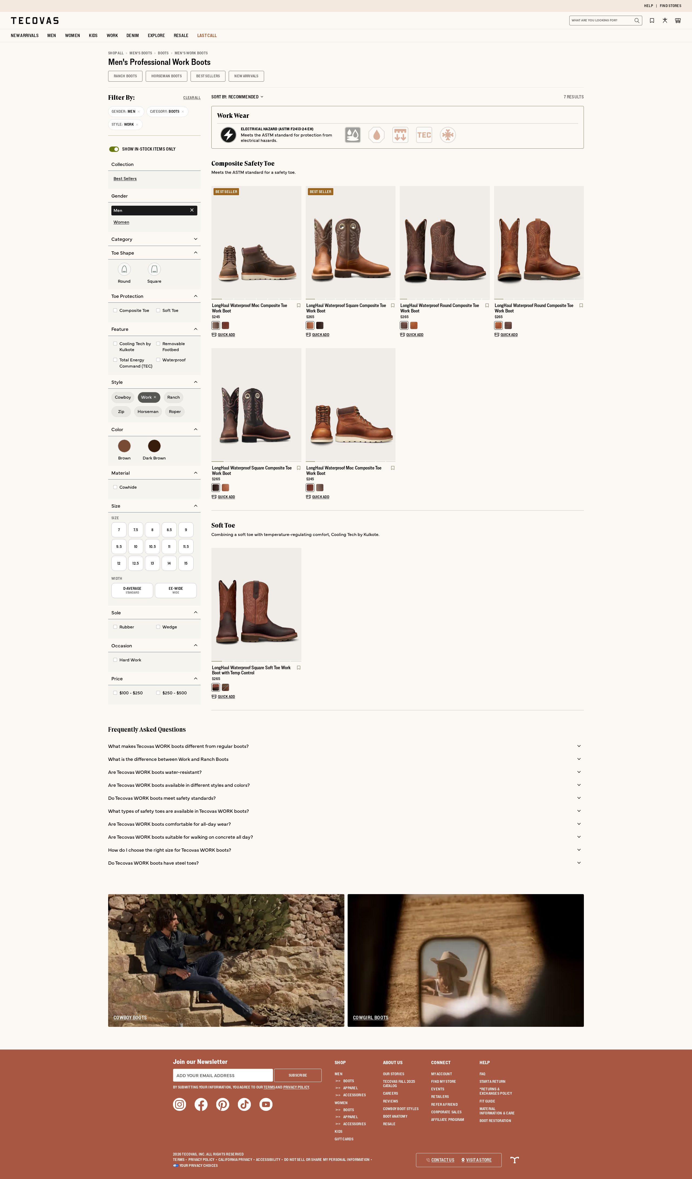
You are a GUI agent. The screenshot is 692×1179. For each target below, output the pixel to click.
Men (338, 1074)
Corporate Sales (446, 1112)
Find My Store (443, 1081)
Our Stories (393, 1074)
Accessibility (269, 1159)
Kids (338, 1131)
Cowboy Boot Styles (401, 1109)
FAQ (482, 1074)
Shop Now (379, 6)
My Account (441, 1074)
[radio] (154, 178)
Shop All (116, 53)
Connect (441, 1062)
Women (341, 1103)
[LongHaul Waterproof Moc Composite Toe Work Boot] (256, 242)
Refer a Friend (444, 1104)
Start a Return (493, 1081)
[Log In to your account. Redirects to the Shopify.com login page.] (664, 20)
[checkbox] (142, 149)
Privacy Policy (202, 1159)
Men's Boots (140, 53)
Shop (340, 1062)
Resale (389, 1124)
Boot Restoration (495, 1120)
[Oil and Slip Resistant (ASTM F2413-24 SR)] (353, 135)
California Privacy (236, 1159)
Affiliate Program (447, 1119)
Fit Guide (487, 1101)
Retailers (440, 1096)
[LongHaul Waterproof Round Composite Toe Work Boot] (445, 242)
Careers (390, 1093)
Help (485, 1062)
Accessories (354, 1095)
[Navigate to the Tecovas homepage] (34, 20)
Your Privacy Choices (198, 1165)
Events (437, 1089)
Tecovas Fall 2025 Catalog (399, 1083)
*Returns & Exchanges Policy (496, 1091)
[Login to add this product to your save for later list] (298, 308)
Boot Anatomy (395, 1116)
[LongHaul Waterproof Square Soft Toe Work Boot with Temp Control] (256, 604)
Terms (180, 1159)
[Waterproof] (376, 135)
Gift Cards (344, 1139)
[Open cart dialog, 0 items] (677, 20)
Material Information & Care (497, 1111)
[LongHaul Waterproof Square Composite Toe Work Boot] (351, 242)
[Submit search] (636, 20)
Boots (163, 53)
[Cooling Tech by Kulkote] (448, 135)
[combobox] (600, 20)
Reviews (390, 1101)
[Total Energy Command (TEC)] (424, 135)
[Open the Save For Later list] (652, 20)
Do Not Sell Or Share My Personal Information (328, 1159)
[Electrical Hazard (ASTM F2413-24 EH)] (228, 135)
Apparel (350, 1088)
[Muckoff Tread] (400, 135)
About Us (393, 1062)
